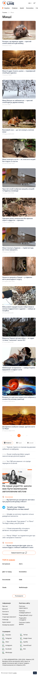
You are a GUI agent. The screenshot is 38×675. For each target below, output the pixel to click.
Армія (22, 8)
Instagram (8, 645)
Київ (20, 579)
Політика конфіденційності (25, 612)
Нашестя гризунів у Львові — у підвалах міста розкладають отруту (17, 278)
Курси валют (6, 622)
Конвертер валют (8, 625)
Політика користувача (23, 607)
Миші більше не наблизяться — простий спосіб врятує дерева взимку (17, 101)
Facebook (8, 649)
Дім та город (6, 572)
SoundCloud (27, 645)
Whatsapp (8, 652)
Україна (7, 8)
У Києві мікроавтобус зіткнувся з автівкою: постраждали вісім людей (16, 529)
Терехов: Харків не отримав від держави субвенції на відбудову (19, 448)
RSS (24, 649)
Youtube (8, 635)
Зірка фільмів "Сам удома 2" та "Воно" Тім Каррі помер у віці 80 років (18, 522)
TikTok (25, 635)
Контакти (5, 611)
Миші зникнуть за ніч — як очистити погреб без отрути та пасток (18, 160)
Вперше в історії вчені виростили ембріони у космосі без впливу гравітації (19, 398)
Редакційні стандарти (22, 619)
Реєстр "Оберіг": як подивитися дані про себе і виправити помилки (18, 536)
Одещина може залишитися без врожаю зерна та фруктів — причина (17, 219)
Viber (7, 642)
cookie (15, 673)
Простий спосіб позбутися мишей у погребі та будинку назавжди (18, 190)
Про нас (5, 606)
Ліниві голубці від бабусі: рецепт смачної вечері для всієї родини (16, 455)
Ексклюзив (6, 579)
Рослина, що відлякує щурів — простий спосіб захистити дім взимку (16, 42)
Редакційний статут (25, 615)
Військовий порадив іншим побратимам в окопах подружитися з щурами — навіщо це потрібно (18, 309)
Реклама (5, 614)
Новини (15, 8)
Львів (4, 587)
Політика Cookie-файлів (24, 623)
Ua (29, 3)
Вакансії (5, 609)
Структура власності (9, 617)
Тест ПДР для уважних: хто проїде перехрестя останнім (16, 462)
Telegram (8, 638)
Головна (4, 12)
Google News (27, 638)
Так (35, 673)
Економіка (29, 8)
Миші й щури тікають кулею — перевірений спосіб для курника (18, 72)
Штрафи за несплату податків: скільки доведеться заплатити (18, 515)
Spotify (25, 642)
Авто (21, 564)
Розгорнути (19, 596)
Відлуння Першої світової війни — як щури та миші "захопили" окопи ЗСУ (18, 339)
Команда (5, 619)
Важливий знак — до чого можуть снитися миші (18, 131)
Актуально (6, 564)
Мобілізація (23, 587)
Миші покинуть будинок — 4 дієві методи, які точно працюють (18, 249)
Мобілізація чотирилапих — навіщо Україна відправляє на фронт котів (18, 369)
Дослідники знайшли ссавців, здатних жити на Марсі (18, 428)
